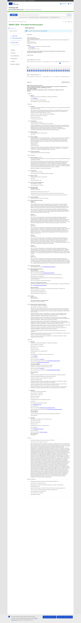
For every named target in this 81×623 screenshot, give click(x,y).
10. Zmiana (12, 61)
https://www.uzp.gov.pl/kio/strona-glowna (47, 407)
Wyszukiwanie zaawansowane (34, 17)
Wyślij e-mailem (15, 42)
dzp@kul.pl (33, 47)
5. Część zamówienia (14, 55)
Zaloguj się (64, 3)
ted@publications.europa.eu (38, 428)
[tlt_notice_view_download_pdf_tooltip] (27, 70)
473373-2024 (44, 30)
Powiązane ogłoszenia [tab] (13, 30)
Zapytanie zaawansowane (44, 17)
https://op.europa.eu (43, 432)
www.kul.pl (42, 359)
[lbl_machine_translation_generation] (40, 74)
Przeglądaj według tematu (54, 17)
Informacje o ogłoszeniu (15, 64)
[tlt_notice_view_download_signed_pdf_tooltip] (60, 63)
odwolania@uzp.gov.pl (37, 404)
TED (9, 21)
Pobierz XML (14, 35)
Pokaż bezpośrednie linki (17, 38)
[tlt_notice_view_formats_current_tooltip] (69, 82)
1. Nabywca (12, 50)
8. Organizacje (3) (13, 58)
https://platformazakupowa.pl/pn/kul (49, 266)
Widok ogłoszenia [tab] (12, 28)
